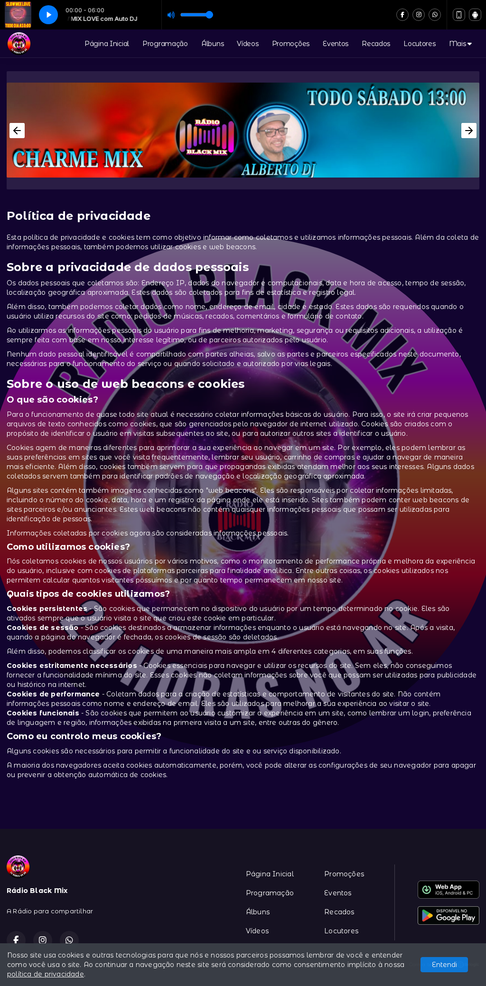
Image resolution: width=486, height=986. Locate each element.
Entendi (444, 964)
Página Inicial (106, 43)
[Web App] (459, 15)
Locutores (419, 43)
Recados (376, 43)
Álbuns (212, 43)
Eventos (335, 43)
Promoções (290, 43)
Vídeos (247, 43)
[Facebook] (402, 15)
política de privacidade (45, 974)
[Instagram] (418, 15)
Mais (458, 43)
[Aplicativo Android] (475, 15)
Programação (165, 43)
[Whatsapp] (435, 15)
